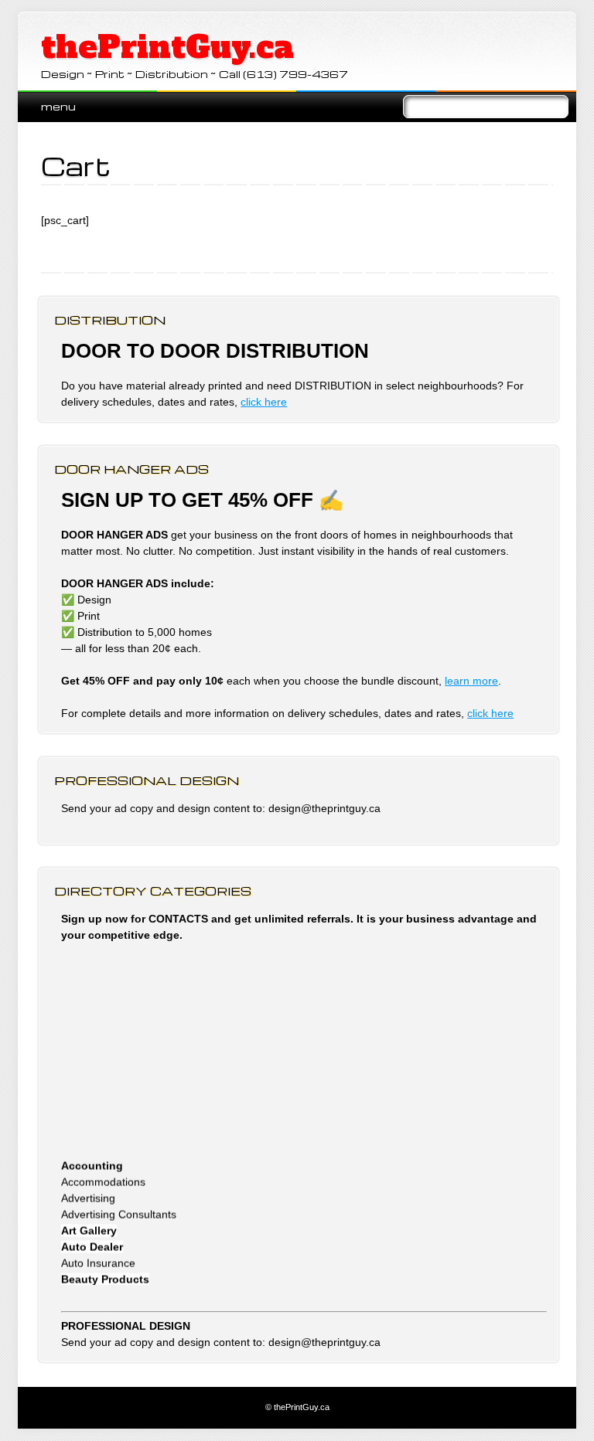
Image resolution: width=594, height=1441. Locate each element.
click (479, 713)
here (502, 713)
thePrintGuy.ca (167, 47)
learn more (471, 681)
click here (264, 402)
